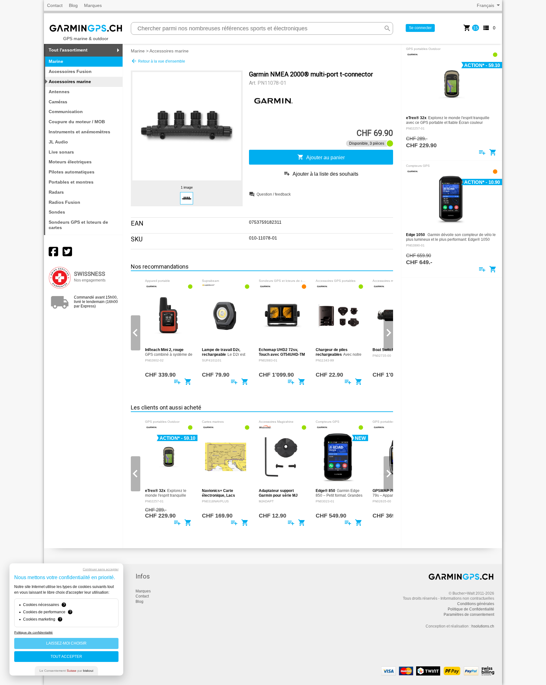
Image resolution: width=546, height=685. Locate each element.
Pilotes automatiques (71, 171)
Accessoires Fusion (70, 71)
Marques (93, 5)
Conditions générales (475, 604)
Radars (56, 192)
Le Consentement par (66, 670)
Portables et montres (71, 182)
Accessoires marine (169, 50)
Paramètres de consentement (469, 614)
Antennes (59, 91)
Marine (138, 50)
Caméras (58, 101)
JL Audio (58, 141)
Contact (55, 5)
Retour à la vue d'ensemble (158, 61)
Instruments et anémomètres (79, 131)
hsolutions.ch (482, 626)
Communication (66, 111)
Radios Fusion (64, 202)
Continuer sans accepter (100, 569)
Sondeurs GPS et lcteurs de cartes (78, 225)
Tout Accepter (66, 656)
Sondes (57, 212)
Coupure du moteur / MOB (77, 121)
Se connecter (420, 28)
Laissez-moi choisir (66, 643)
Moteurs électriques (70, 161)
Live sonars (61, 152)
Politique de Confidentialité (471, 609)
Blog (73, 5)
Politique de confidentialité (33, 632)
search (387, 28)
